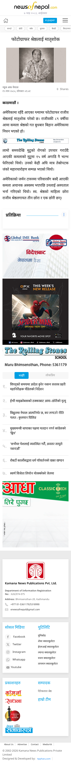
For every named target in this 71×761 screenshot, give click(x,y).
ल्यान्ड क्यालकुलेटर (47, 652)
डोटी (20, 28)
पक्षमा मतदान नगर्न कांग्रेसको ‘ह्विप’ (38, 431)
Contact (35, 744)
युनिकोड (42, 636)
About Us (8, 744)
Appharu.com (44, 758)
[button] (65, 20)
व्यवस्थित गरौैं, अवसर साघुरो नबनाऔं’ (36, 446)
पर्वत (31, 28)
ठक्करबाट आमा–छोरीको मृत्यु (38, 401)
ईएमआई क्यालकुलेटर (48, 647)
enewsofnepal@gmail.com (25, 609)
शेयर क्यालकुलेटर (46, 641)
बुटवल (42, 28)
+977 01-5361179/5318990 (25, 604)
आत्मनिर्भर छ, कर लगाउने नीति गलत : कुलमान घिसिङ (37, 415)
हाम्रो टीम (44, 699)
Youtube (16, 667)
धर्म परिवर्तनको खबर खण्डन (37, 460)
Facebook (19, 637)
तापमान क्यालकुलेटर (48, 664)
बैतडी (54, 28)
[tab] (21, 376)
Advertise (22, 744)
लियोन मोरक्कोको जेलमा (32, 473)
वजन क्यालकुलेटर (46, 658)
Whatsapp (19, 660)
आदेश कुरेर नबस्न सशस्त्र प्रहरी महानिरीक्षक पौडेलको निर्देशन (38, 387)
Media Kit (47, 744)
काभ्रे (9, 28)
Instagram (19, 652)
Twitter (17, 644)
